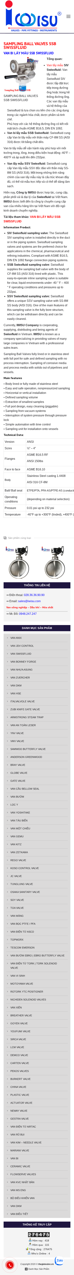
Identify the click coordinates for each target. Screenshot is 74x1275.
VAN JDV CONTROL (22, 645)
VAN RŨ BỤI (17, 1134)
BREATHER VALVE (21, 1015)
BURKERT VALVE (20, 1079)
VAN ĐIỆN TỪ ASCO (22, 931)
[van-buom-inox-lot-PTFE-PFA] (20, 562)
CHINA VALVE (18, 1086)
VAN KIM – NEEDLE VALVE (25, 1142)
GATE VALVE (17, 780)
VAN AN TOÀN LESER (23, 725)
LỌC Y (14, 804)
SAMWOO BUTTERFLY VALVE (28, 749)
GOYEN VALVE (19, 1023)
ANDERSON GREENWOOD (26, 757)
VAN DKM (16, 685)
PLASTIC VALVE (19, 1094)
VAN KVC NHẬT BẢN (22, 1182)
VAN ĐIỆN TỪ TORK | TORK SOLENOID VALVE (33, 965)
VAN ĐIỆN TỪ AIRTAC (23, 1126)
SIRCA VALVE (18, 1039)
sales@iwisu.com (29, 601)
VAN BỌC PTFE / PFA (22, 923)
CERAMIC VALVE (20, 1166)
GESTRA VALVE (19, 1118)
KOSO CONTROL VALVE (24, 868)
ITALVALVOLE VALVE (22, 701)
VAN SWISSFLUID (20, 653)
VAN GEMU (17, 836)
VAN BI (14, 1158)
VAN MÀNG (17, 915)
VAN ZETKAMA (19, 852)
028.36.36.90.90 (34, 595)
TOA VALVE (17, 907)
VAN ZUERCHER (20, 677)
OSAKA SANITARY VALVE (25, 892)
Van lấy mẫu (55, 65)
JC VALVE (16, 876)
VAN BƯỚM (17, 796)
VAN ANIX (16, 637)
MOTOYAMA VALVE (21, 983)
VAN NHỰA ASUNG (21, 669)
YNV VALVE (17, 733)
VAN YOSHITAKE (20, 812)
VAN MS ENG (18, 1190)
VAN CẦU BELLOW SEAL (24, 788)
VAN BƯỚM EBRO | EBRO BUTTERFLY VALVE (37, 955)
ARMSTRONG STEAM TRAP (26, 717)
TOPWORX (16, 939)
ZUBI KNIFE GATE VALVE (25, 709)
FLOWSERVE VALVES (23, 1174)
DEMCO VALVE (19, 1055)
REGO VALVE (18, 860)
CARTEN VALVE (19, 1063)
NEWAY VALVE (18, 1110)
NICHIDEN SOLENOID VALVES (28, 999)
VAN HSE (15, 693)
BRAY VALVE (17, 764)
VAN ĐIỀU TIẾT (19, 1214)
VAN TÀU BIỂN (18, 820)
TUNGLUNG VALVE (21, 884)
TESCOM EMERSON (22, 947)
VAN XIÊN (16, 1007)
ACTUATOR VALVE (21, 1102)
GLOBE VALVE (18, 772)
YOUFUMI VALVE (20, 1031)
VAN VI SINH (17, 975)
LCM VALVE (17, 1047)
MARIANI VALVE (19, 1150)
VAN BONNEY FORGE (23, 661)
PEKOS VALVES (19, 1071)
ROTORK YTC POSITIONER (26, 991)
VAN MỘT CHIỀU (20, 828)
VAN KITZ (16, 844)
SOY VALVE (17, 899)
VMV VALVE (17, 741)
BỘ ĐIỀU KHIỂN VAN (22, 1198)
